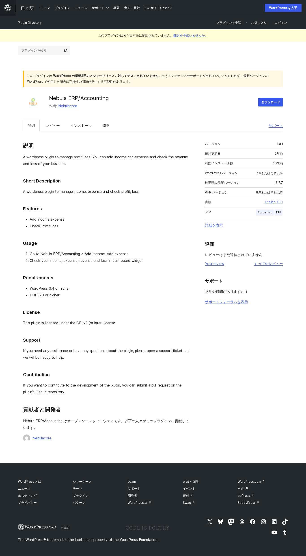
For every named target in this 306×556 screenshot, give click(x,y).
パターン (79, 502)
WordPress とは (29, 481)
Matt (243, 488)
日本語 (65, 528)
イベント (189, 488)
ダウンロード (270, 102)
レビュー (52, 125)
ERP (278, 212)
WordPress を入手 (283, 8)
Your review (214, 263)
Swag (189, 502)
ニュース (24, 488)
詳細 (31, 125)
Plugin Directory (30, 22)
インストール (81, 125)
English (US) (274, 202)
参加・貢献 (190, 481)
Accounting (265, 212)
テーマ (77, 488)
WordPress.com (251, 481)
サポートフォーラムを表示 (226, 302)
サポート (276, 125)
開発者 (132, 495)
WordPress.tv (139, 502)
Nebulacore (67, 106)
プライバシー (27, 502)
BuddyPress (248, 502)
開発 (106, 125)
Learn (132, 481)
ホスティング (27, 495)
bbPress (246, 495)
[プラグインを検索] (65, 50)
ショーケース (82, 481)
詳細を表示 (214, 225)
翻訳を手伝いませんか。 (190, 35)
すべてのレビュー (268, 263)
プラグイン (80, 495)
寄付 (188, 495)
